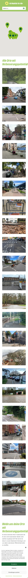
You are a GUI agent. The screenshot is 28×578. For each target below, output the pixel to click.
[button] (26, 547)
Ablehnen (14, 568)
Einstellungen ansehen (14, 572)
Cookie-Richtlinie (9, 575)
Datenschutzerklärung (17, 575)
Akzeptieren (14, 564)
